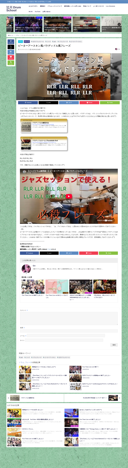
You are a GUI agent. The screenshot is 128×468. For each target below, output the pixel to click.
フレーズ (26, 41)
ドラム (20, 41)
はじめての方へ (33, 6)
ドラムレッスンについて (55, 6)
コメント (24, 310)
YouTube (37, 11)
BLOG (31, 11)
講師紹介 (42, 6)
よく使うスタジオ (98, 6)
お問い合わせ (46, 11)
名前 (22, 327)
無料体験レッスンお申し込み (72, 6)
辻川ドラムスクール (38, 41)
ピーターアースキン (76, 41)
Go (119, 49)
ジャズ (49, 41)
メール (23, 336)
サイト (22, 340)
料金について (87, 6)
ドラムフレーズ (63, 41)
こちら (49, 249)
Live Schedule (110, 6)
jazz (55, 41)
